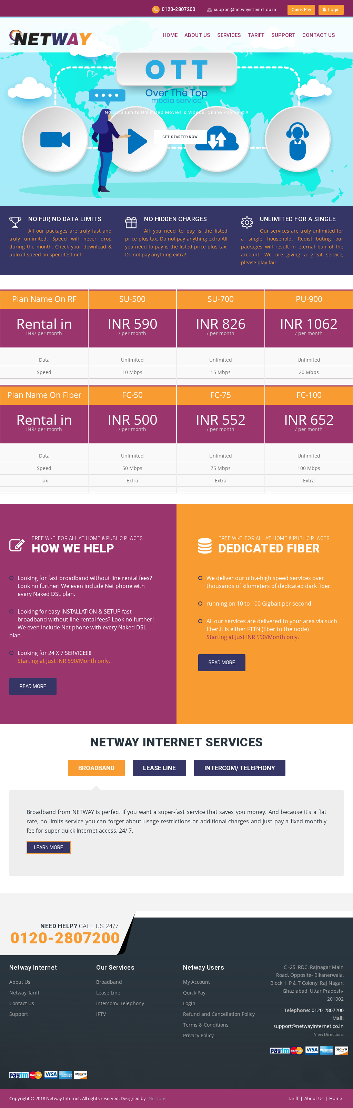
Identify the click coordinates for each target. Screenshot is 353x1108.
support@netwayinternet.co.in (245, 9)
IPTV (101, 1014)
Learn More (48, 847)
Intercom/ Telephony (120, 1003)
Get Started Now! (180, 137)
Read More (33, 686)
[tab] (159, 777)
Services (229, 35)
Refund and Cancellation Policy (219, 1014)
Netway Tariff (24, 992)
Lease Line (108, 992)
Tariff (256, 35)
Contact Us (318, 35)
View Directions (329, 1034)
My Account (196, 982)
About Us (197, 35)
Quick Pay (301, 9)
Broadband (109, 982)
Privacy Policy (198, 1035)
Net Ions (157, 1098)
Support (283, 35)
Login (333, 9)
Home (170, 35)
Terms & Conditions (206, 1024)
